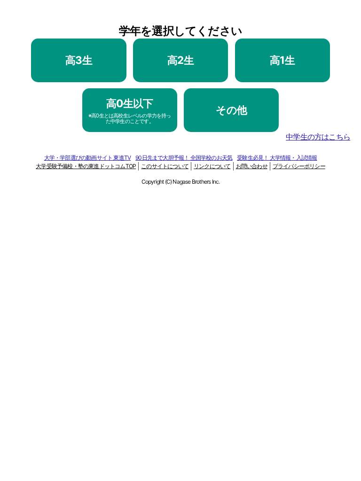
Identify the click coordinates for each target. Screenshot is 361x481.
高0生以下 (129, 110)
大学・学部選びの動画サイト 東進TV (87, 157)
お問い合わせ (251, 166)
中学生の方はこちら (318, 136)
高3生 (78, 60)
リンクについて (212, 166)
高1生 (282, 60)
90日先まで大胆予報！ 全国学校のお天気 (183, 157)
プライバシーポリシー (299, 166)
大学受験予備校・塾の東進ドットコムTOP (86, 166)
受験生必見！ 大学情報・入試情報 (277, 157)
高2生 (180, 60)
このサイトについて (164, 166)
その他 (231, 109)
